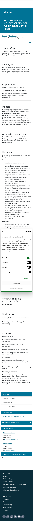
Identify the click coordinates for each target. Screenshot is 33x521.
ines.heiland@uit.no (10, 450)
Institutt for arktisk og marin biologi (13, 417)
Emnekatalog (13, 36)
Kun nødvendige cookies (16, 288)
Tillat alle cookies (16, 283)
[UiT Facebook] (4, 516)
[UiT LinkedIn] (19, 516)
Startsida (4, 36)
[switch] (29, 262)
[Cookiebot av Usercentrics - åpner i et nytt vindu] (24, 232)
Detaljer (26, 278)
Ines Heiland (7, 444)
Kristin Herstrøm (9, 433)
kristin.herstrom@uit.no (11, 439)
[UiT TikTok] (11, 516)
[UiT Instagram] (7, 516)
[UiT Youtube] (15, 516)
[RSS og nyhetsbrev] (22, 516)
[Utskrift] (30, 42)
